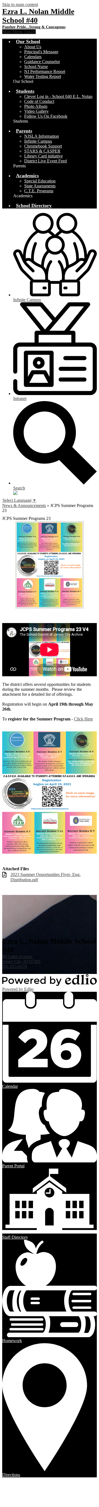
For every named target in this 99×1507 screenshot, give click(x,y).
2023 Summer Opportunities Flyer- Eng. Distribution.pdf (45, 877)
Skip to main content (20, 4)
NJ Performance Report (44, 71)
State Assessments (40, 186)
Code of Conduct (39, 101)
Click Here (83, 719)
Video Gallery (36, 111)
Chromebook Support (43, 146)
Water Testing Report (42, 76)
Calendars (33, 56)
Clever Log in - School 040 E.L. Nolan (58, 96)
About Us (32, 46)
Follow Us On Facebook (45, 116)
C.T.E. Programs (38, 190)
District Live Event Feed (45, 161)
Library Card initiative (43, 156)
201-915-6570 (14, 966)
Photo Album (35, 106)
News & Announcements (24, 505)
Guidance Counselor (42, 61)
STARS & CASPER (42, 151)
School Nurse (36, 66)
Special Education (40, 181)
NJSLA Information (41, 136)
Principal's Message (41, 51)
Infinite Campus (38, 141)
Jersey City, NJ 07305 (21, 959)
